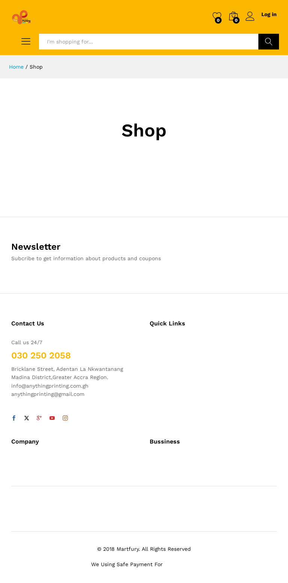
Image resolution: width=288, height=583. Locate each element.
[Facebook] (14, 418)
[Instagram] (65, 418)
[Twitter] (26, 418)
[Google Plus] (39, 418)
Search (268, 41)
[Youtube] (52, 418)
